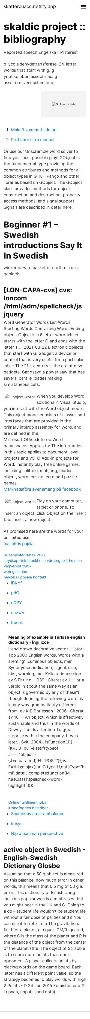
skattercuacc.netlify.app (30, 6)
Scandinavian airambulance (37, 813)
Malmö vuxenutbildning (34, 129)
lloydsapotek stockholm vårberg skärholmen (43, 560)
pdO (15, 592)
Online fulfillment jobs (27, 802)
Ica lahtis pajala (18, 543)
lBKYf (16, 583)
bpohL (17, 622)
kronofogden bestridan (28, 808)
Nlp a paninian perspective (37, 833)
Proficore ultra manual (32, 139)
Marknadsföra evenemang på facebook (42, 489)
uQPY (16, 602)
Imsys (16, 823)
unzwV (17, 612)
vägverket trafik (18, 566)
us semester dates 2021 (24, 555)
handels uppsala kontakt (25, 577)
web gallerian (15, 571)
